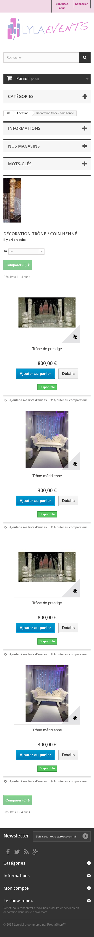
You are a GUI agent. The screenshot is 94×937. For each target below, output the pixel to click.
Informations (24, 128)
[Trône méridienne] (47, 439)
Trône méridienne (47, 476)
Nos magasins (24, 146)
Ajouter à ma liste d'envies (27, 400)
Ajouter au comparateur (70, 400)
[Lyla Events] (47, 28)
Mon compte (16, 888)
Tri (5, 251)
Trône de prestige (47, 349)
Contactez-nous (62, 6)
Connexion (81, 4)
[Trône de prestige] (47, 312)
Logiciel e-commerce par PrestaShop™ (40, 924)
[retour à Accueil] (8, 113)
